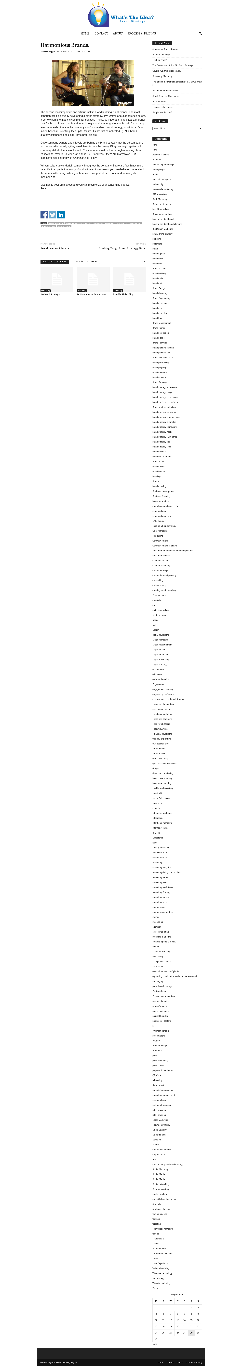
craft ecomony (159, 585)
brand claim (157, 278)
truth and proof (159, 1248)
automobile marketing (162, 189)
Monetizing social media (163, 941)
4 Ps (154, 149)
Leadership (157, 838)
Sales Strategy (159, 1130)
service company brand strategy (167, 1164)
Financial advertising (162, 734)
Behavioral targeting (161, 204)
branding (156, 476)
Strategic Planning (161, 1209)
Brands (155, 481)
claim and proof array (162, 516)
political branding (160, 1016)
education (157, 674)
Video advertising (160, 1268)
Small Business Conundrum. (166, 96)
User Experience (160, 1263)
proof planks (158, 1065)
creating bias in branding (164, 590)
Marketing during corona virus (166, 872)
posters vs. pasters (161, 1021)
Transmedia (158, 1238)
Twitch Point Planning (162, 1253)
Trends (155, 1243)
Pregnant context (160, 1031)
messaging (157, 922)
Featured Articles (160, 729)
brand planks (158, 338)
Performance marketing (163, 996)
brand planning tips (161, 352)
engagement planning (162, 689)
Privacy (156, 1040)
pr (153, 1026)
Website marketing (161, 1283)
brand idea (157, 308)
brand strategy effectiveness (166, 417)
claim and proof (159, 511)
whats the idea (48, 226)
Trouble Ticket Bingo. (124, 294)
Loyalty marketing (160, 847)
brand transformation (162, 456)
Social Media (158, 1174)
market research (160, 857)
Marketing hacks (160, 877)
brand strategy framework (164, 427)
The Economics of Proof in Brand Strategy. (172, 65)
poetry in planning (160, 1011)
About (118, 34)
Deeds (155, 620)
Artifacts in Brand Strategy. (165, 49)
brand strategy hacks (162, 432)
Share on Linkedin (61, 214)
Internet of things (160, 828)
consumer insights (161, 555)
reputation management (163, 1095)
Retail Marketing (160, 1120)
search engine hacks (162, 1149)
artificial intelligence (161, 179)
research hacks (159, 1100)
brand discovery (160, 293)
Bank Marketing (159, 199)
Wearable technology (162, 1273)
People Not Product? (162, 112)
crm (154, 605)
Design (155, 630)
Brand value (158, 461)
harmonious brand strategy (78, 223)
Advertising (157, 159)
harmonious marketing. (104, 223)
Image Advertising (161, 798)
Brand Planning (159, 343)
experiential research (162, 709)
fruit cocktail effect (161, 743)
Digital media (158, 649)
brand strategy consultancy (165, 402)
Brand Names (158, 328)
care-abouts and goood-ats (165, 506)
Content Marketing (161, 565)
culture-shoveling (160, 610)
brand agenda (158, 253)
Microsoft (156, 927)
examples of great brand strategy (168, 699)
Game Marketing (160, 758)
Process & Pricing (142, 34)
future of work (158, 753)
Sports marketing (160, 1189)
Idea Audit (157, 793)
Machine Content (160, 852)
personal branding (160, 1001)
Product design (159, 1045)
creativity (156, 600)
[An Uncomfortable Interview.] (93, 279)
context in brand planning (164, 575)
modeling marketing (161, 937)
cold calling (157, 536)
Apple (155, 174)
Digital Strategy (159, 664)
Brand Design (158, 288)
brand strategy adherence (164, 387)
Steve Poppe (49, 51)
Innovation (157, 803)
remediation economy (162, 1090)
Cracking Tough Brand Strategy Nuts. (122, 248)
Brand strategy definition (164, 407)
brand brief (157, 263)
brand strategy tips (161, 442)
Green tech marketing (162, 773)
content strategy (160, 570)
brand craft (157, 283)
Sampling (156, 1139)
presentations (158, 1036)
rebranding (157, 1080)
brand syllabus (159, 451)
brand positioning (160, 362)
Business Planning (161, 496)
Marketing (45, 290)
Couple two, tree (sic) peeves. (166, 71)
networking (157, 956)
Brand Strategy (56, 223)
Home (85, 34)
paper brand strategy (162, 986)
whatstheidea (64, 226)
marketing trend (159, 902)
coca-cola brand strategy (164, 526)
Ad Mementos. (159, 101)
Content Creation (160, 560)
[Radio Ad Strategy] (56, 279)
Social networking (160, 1184)
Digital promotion (160, 654)
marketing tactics (160, 897)
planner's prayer (159, 1006)
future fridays (158, 748)
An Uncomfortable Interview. (92, 294)
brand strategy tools (161, 446)
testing (155, 1234)
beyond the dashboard (163, 219)
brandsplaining (159, 486)
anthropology (158, 169)
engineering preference (163, 694)
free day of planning (161, 739)
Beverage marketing (162, 214)
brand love (157, 318)
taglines (156, 1219)
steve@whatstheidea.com (164, 1199)
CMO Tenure (158, 521)
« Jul (154, 1344)
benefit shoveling (160, 209)
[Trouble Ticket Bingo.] (129, 279)
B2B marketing (159, 194)
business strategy (160, 501)
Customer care (159, 615)
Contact (101, 34)
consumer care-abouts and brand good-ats (172, 550)
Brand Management (161, 323)
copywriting (157, 580)
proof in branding (160, 1060)
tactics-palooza (159, 1214)
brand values (158, 466)
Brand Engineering (161, 298)
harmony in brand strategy (129, 223)
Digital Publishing (160, 659)
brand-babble (158, 471)
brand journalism (160, 313)
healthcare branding (161, 783)
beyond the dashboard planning (167, 224)
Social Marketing (160, 1169)
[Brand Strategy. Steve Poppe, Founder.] (121, 14)
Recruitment (158, 1085)
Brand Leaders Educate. (55, 248)
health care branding (162, 778)
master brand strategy (162, 912)
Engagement (158, 684)
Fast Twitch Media (161, 724)
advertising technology (163, 164)
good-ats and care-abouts (164, 763)
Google (155, 768)
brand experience (160, 303)
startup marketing (160, 1194)
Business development (163, 491)
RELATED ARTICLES (54, 261)
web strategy (158, 1278)
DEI (154, 625)
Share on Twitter (52, 214)
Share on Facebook (44, 214)
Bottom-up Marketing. (162, 76)
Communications (160, 541)
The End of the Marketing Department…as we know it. (177, 83)
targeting (156, 1224)
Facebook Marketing (162, 714)
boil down (156, 239)
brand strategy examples (164, 422)
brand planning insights (163, 347)
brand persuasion (160, 333)
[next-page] (144, 261)
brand (155, 248)
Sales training (158, 1135)
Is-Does (156, 833)
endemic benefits (160, 679)
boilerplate (157, 244)
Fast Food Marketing (162, 719)
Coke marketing (159, 531)
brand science (159, 377)
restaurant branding (161, 1105)
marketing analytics (161, 867)
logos (155, 842)
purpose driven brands (163, 1070)
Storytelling (157, 1204)
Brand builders (159, 268)
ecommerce (158, 669)
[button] (200, 33)
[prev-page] (140, 261)
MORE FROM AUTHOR (84, 261)
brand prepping (159, 367)
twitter (155, 1258)
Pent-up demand (160, 991)
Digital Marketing (160, 640)
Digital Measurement (162, 644)
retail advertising (160, 1110)
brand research (159, 372)
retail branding (159, 1115)
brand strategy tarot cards (164, 437)
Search (155, 1144)
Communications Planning (164, 545)
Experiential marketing (163, 704)
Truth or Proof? (159, 60)
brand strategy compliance (165, 397)
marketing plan (159, 882)
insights (156, 808)
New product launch (161, 961)
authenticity (157, 184)
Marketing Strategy (161, 892)
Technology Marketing (162, 1229)
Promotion (157, 1050)
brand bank (157, 258)
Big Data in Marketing (162, 229)
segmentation (158, 1154)
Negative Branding (161, 951)
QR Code (156, 1075)
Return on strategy (161, 1125)
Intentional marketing (162, 823)
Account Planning (160, 154)
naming (155, 946)
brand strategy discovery (164, 412)
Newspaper (157, 966)
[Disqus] (93, 339)
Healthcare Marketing (162, 788)
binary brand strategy (162, 234)
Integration (157, 818)
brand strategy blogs (162, 392)
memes (156, 917)
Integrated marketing (162, 813)
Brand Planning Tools (162, 357)
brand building (159, 273)
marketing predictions (162, 887)
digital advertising (160, 635)
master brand (158, 907)
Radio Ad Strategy (50, 294)
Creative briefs (159, 595)
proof (154, 1055)
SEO (154, 1159)
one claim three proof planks (165, 971)
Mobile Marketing (160, 932)
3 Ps (154, 145)
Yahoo (155, 1288)
